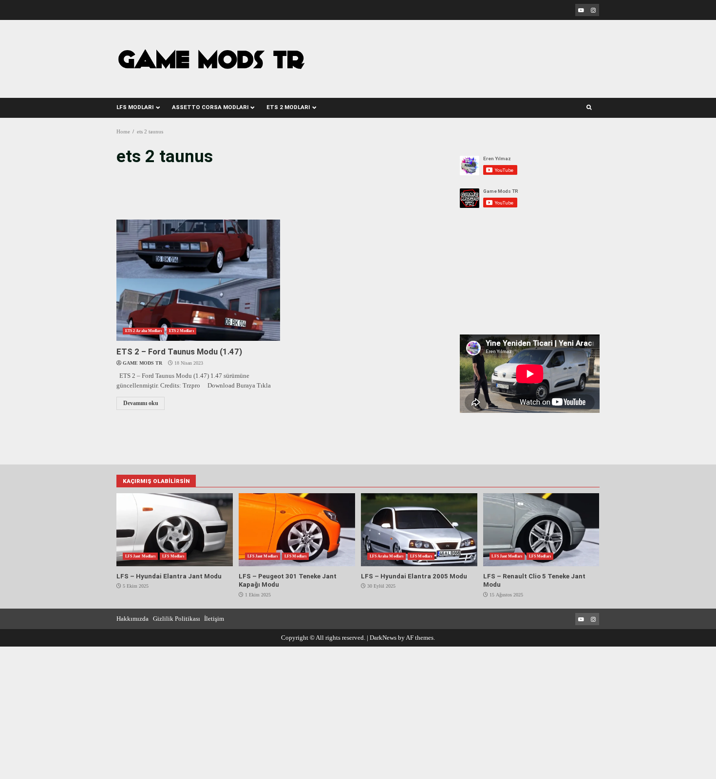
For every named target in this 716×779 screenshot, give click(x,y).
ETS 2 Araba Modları (143, 331)
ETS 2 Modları (181, 331)
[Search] (589, 108)
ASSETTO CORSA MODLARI (210, 107)
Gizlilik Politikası (176, 618)
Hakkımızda (132, 618)
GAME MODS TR (142, 363)
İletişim (214, 618)
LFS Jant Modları (140, 556)
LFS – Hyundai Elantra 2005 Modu (419, 529)
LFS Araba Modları (386, 556)
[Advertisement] (461, 53)
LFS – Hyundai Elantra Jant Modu (174, 529)
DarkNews (383, 637)
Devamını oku (140, 403)
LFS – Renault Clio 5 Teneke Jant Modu (541, 529)
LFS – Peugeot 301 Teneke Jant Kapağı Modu (297, 529)
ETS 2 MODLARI (288, 107)
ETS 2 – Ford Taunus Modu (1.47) (198, 280)
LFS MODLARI (134, 107)
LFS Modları (173, 556)
